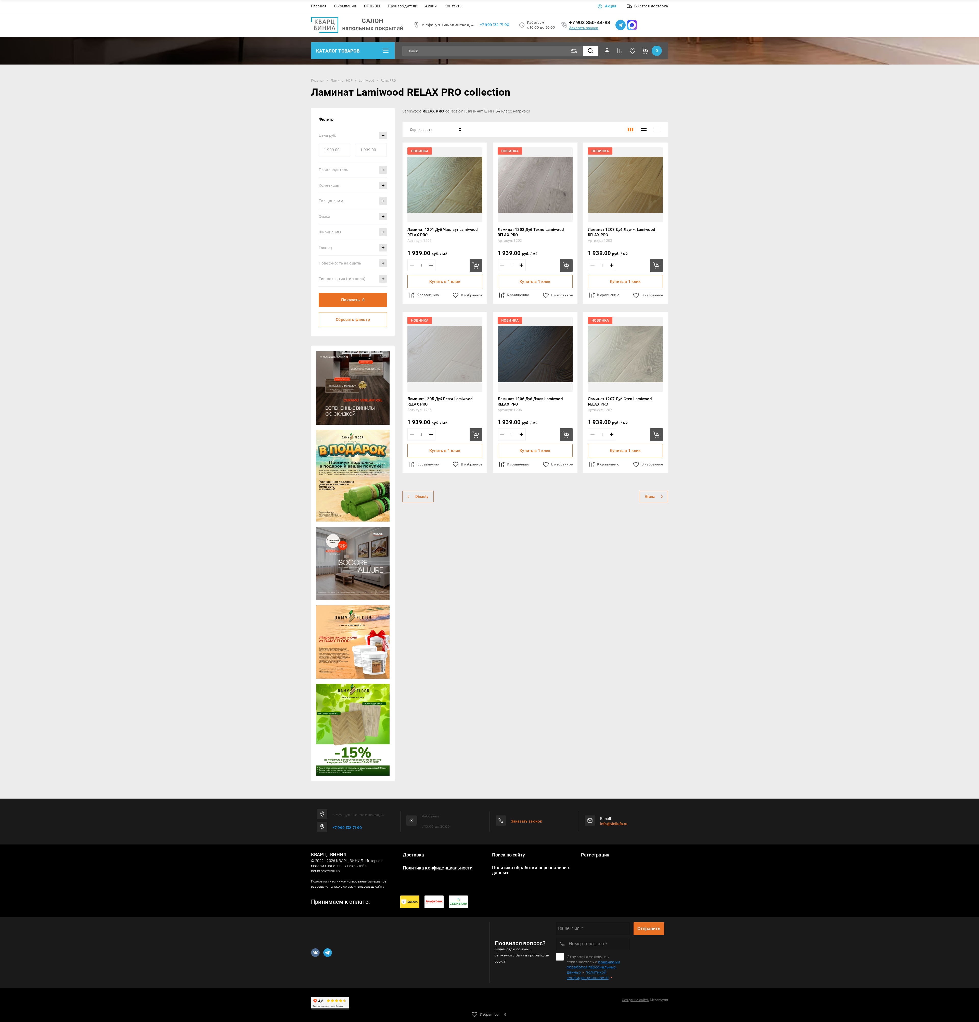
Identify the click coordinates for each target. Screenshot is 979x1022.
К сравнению (428, 295)
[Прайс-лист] (657, 129)
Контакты (453, 6)
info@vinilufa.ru (613, 824)
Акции (431, 6)
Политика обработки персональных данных (531, 870)
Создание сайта (635, 1000)
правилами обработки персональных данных (593, 967)
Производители (402, 6)
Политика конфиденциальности (437, 867)
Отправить (648, 928)
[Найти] (590, 51)
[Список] (644, 129)
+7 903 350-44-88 (589, 22)
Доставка (413, 854)
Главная (318, 6)
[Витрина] (630, 129)
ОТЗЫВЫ (372, 6)
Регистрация (595, 854)
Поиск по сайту (508, 854)
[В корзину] (476, 265)
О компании (345, 6)
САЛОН (372, 21)
